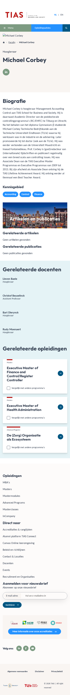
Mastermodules (11, 495)
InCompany (9, 516)
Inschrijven (10, 605)
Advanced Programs (14, 502)
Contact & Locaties (13, 556)
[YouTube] (32, 648)
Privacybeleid (57, 671)
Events (6, 570)
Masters (7, 489)
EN (61, 14)
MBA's (6, 482)
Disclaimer (39, 671)
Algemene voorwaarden (17, 671)
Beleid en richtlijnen (14, 549)
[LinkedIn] (6, 72)
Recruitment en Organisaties (18, 576)
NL (55, 14)
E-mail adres (12, 595)
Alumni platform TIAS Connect (19, 536)
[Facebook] (26, 648)
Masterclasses (10, 509)
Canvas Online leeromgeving (18, 543)
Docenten (8, 563)
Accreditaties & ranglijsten (17, 529)
